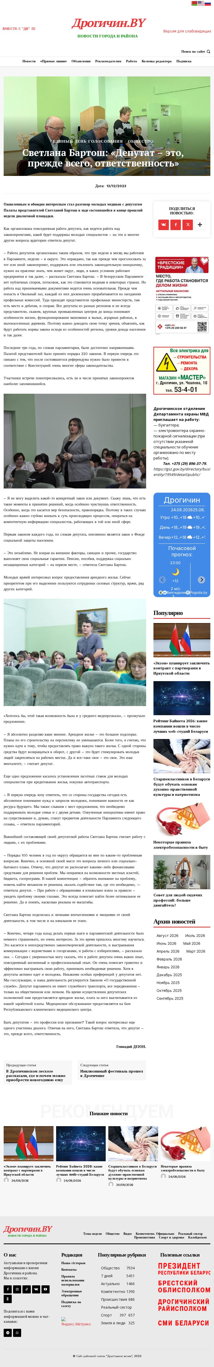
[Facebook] (175, 225)
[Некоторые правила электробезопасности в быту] (181, 819)
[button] (196, 51)
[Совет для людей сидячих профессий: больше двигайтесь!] (181, 872)
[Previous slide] (162, 580)
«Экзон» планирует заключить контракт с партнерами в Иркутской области (181, 668)
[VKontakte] (36, 1289)
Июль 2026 (195, 935)
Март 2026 (195, 951)
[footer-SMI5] (184, 1323)
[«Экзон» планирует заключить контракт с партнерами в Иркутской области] (181, 640)
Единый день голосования (88, 141)
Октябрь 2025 (169, 990)
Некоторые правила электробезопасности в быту (180, 845)
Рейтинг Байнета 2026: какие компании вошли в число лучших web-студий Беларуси (180, 725)
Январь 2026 (168, 967)
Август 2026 (168, 935)
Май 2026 (191, 943)
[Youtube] (45, 1289)
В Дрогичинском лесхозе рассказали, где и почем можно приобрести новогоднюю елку (36, 1075)
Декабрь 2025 (169, 975)
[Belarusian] (194, 3)
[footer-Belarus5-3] (184, 1268)
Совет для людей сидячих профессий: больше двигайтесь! (177, 900)
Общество (141, 141)
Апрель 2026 (168, 951)
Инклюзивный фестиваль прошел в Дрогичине (111, 1073)
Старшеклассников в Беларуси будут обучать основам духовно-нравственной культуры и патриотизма (181, 786)
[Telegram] (8, 1333)
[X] (187, 225)
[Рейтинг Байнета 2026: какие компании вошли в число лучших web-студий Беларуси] (181, 698)
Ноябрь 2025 (168, 982)
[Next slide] (201, 580)
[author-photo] (7, 1180)
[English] (201, 3)
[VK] (163, 225)
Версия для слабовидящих (187, 31)
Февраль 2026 (169, 959)
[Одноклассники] (8, 1299)
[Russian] (208, 3)
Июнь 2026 (166, 943)
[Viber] (17, 1333)
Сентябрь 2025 (170, 998)
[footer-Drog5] (184, 1305)
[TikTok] (26, 1289)
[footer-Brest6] (184, 1286)
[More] (199, 225)
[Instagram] (17, 1289)
